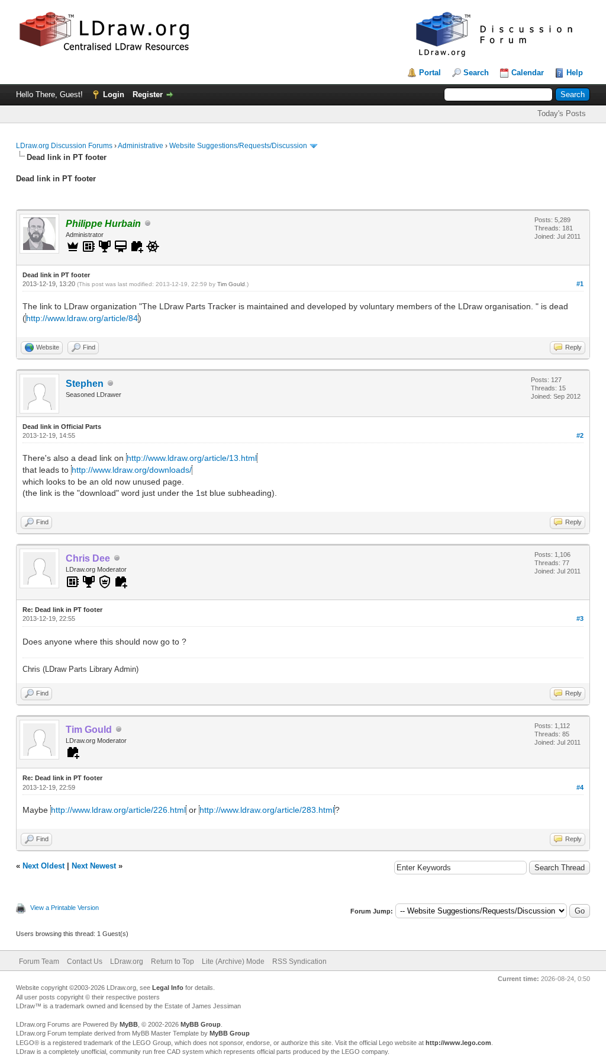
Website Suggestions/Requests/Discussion (238, 146)
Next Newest (94, 865)
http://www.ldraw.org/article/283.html (266, 810)
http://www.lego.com (458, 1042)
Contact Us (84, 961)
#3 (580, 618)
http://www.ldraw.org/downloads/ (132, 470)
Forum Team (39, 961)
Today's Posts (561, 113)
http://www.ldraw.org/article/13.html (192, 458)
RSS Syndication (299, 961)
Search (476, 72)
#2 (580, 435)
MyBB (129, 1024)
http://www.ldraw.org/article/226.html (118, 810)
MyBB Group (200, 1024)
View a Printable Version (64, 907)
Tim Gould (231, 284)
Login (113, 94)
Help (574, 72)
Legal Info (167, 987)
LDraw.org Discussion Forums (64, 146)
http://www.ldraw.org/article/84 (82, 318)
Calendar (527, 72)
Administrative (140, 146)
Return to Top (172, 961)
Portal (430, 72)
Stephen (85, 384)
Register (148, 94)
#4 (580, 787)
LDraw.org (126, 961)
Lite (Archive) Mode (233, 961)
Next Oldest (43, 865)
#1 (580, 283)
